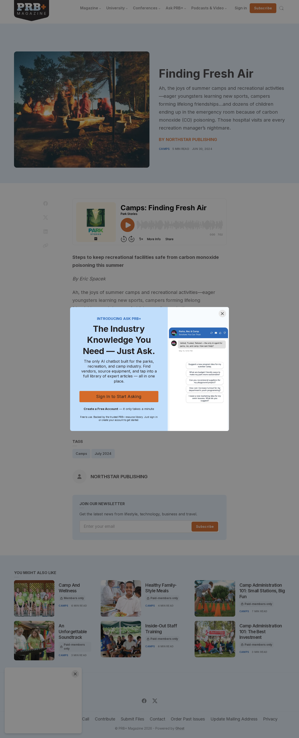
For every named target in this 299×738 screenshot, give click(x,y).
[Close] (222, 313)
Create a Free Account (101, 409)
